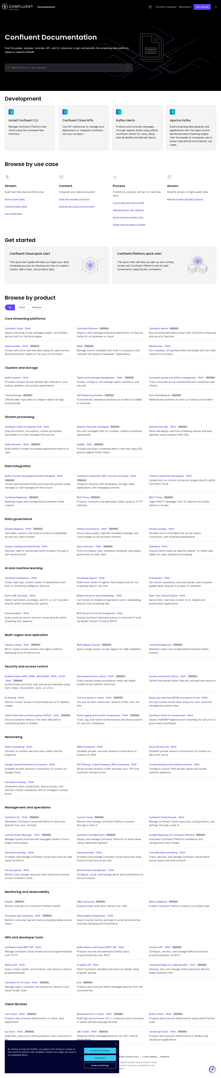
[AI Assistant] (150, 7)
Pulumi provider (85, 852)
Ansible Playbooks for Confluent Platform (172, 834)
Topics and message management (96, 377)
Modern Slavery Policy (128, 1056)
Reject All (100, 1058)
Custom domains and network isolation (170, 764)
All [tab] (10, 307)
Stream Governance (88, 528)
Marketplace (185, 7)
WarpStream (156, 346)
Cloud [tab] (22, 307)
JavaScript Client (158, 1031)
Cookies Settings (100, 1065)
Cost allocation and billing (163, 852)
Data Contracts (85, 546)
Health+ (9, 901)
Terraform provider (15, 852)
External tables (13, 613)
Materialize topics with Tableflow (128, 210)
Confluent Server (158, 328)
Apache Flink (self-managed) (93, 426)
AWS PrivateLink (86, 746)
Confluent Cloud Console (162, 817)
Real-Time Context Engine (163, 595)
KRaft (80, 346)
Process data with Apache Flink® (128, 203)
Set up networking (13, 213)
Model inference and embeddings (95, 595)
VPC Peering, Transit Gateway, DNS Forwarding (103, 764)
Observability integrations (91, 915)
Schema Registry (14, 528)
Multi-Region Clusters (89, 644)
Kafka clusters (13, 377)
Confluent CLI (12, 817)
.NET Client (83, 1031)
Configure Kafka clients (16, 206)
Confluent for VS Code (17, 982)
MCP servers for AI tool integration (96, 613)
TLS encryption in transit (90, 697)
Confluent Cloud (14, 328)
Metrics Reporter (158, 901)
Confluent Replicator (16, 497)
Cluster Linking (13, 644)
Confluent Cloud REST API (19, 947)
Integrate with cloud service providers (77, 206)
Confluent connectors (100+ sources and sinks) (103, 475)
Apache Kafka (12, 346)
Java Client (11, 1014)
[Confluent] (17, 6)
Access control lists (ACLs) (163, 676)
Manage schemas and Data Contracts (185, 199)
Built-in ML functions (16, 595)
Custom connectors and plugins (166, 475)
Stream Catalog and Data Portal (22, 546)
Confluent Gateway (15, 782)
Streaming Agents (87, 578)
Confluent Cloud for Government (167, 715)
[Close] (116, 1044)
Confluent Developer (166, 7)
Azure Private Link (159, 746)
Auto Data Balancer (159, 395)
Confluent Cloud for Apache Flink (23, 426)
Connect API (156, 947)
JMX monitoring (85, 901)
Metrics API (11, 964)
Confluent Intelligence (17, 578)
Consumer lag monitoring (19, 915)
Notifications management (91, 870)
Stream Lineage (157, 528)
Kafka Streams (13, 444)
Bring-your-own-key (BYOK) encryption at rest (174, 697)
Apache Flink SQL (158, 426)
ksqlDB (80, 444)
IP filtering (10, 697)
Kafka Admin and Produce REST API (96, 947)
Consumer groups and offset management (172, 377)
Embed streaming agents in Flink (128, 217)
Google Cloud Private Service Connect (26, 764)
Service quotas (13, 870)
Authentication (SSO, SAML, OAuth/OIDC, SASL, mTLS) (35, 676)
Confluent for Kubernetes (91, 834)
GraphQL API (84, 964)
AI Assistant (155, 578)
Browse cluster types (15, 199)
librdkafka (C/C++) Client (90, 1014)
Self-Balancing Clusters (90, 395)
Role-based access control (91, 676)
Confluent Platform (87, 328)
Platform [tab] (36, 307)
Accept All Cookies (100, 1050)
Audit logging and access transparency (98, 715)
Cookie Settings (149, 1056)
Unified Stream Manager (18, 834)
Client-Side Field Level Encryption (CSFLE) (28, 715)
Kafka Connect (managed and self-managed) (30, 475)
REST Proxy (83, 497)
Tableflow (154, 546)
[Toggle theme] (216, 7)
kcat (79, 982)
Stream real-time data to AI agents (129, 224)
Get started (202, 7)
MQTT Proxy (156, 497)
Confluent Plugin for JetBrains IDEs (168, 964)
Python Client (156, 1014)
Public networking (14, 746)
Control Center (85, 817)
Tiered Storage (13, 395)
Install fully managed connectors (74, 199)
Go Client (10, 1031)
